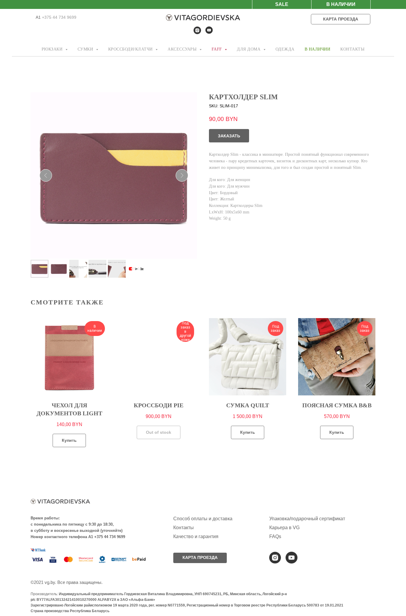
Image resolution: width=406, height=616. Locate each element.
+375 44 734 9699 (58, 17)
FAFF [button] (218, 49)
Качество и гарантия (195, 536)
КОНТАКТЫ (352, 49)
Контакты (183, 527)
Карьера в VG (284, 527)
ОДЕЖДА (285, 49)
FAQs (275, 536)
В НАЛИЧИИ (318, 49)
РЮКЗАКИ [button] (53, 49)
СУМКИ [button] (86, 49)
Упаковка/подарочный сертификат (307, 518)
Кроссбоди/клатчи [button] (131, 49)
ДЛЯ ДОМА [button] (249, 49)
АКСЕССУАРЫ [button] (183, 49)
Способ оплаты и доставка (202, 518)
